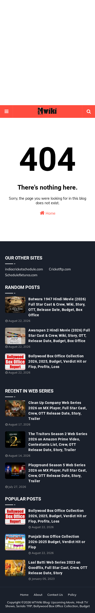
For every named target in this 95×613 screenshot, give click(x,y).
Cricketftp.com (60, 269)
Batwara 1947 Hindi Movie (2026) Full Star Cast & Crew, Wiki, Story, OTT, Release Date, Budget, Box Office (57, 307)
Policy (72, 595)
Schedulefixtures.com (21, 275)
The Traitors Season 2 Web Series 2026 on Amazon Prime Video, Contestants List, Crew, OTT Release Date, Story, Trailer (57, 442)
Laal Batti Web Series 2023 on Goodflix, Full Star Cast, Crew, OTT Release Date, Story (58, 567)
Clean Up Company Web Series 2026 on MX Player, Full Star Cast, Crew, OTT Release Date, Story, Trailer (57, 411)
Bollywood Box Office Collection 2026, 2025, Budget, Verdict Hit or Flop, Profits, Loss (57, 361)
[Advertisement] (47, 52)
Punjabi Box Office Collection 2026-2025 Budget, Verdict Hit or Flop (56, 541)
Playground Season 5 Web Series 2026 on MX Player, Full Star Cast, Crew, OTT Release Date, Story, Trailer (57, 473)
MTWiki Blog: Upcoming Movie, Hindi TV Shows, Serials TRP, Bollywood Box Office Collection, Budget (47, 604)
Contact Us (55, 595)
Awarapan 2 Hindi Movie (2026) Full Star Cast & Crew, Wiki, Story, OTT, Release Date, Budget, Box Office (59, 335)
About (38, 595)
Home (50, 213)
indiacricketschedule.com (24, 269)
